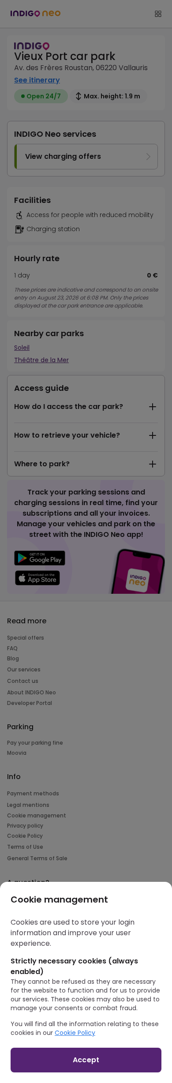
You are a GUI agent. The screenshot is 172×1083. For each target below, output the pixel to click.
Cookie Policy (75, 1032)
